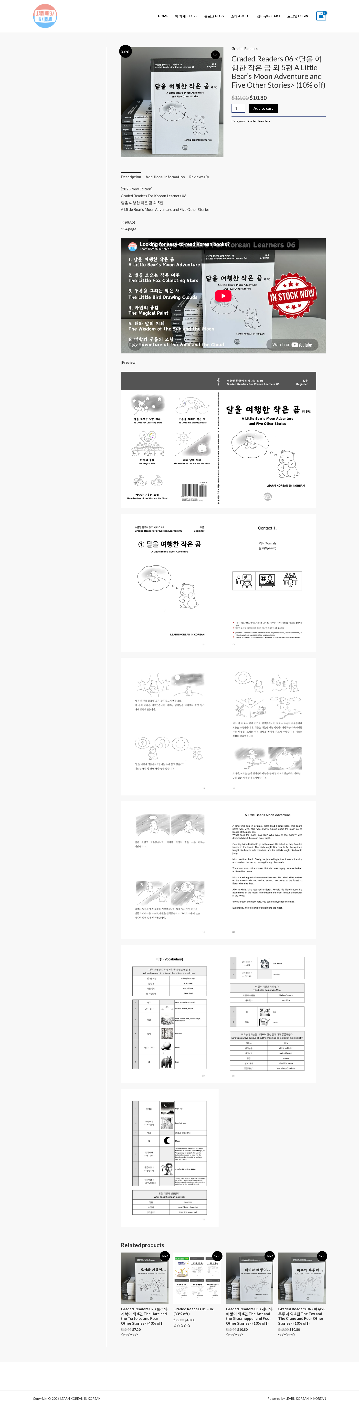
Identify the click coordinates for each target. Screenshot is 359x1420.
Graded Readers (245, 48)
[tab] (131, 177)
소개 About (240, 16)
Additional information (165, 177)
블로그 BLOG (214, 16)
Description (131, 177)
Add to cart (263, 108)
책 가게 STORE (186, 16)
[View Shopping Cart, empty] (321, 15)
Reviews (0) (199, 177)
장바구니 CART (269, 16)
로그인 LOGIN (297, 16)
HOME (163, 16)
